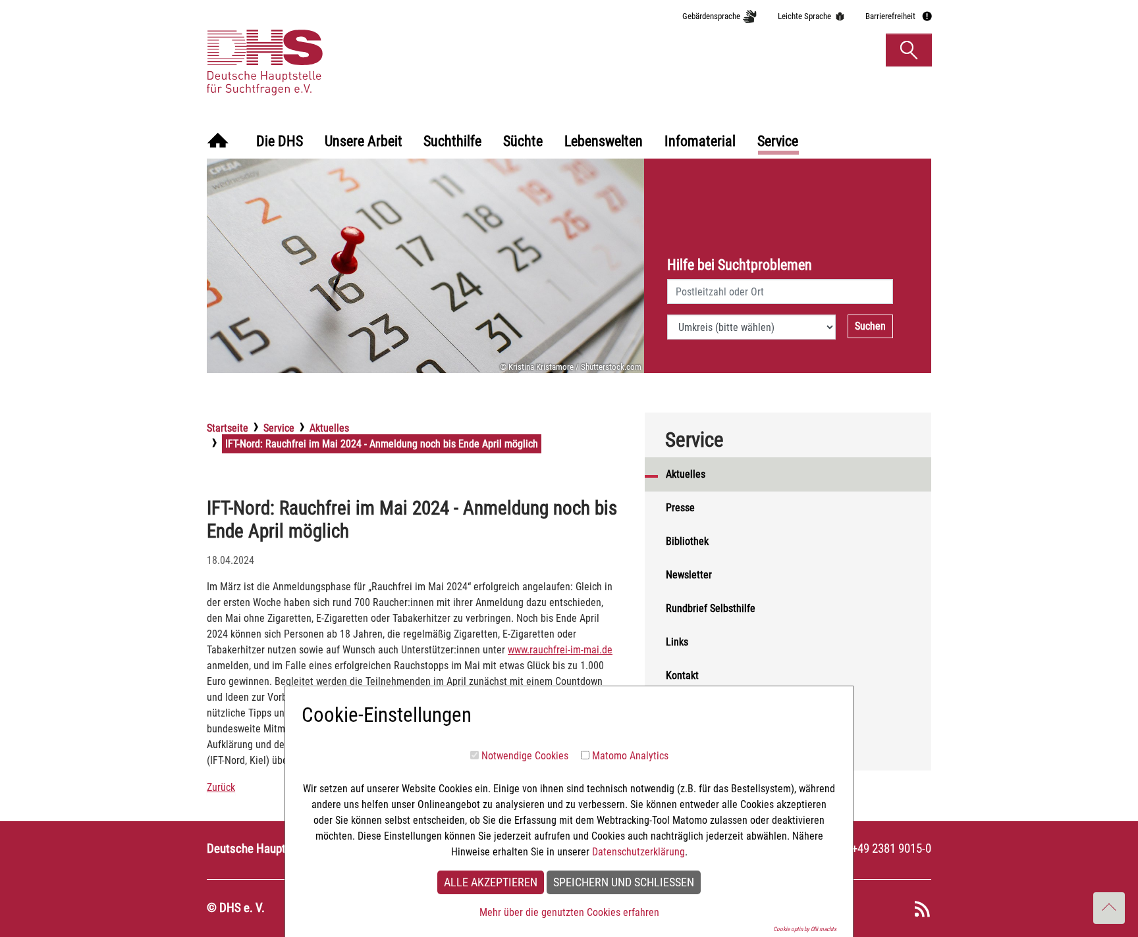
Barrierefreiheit (890, 16)
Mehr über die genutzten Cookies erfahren (569, 912)
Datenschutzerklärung (638, 852)
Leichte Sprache (804, 16)
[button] (909, 50)
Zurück (221, 787)
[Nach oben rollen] (1109, 908)
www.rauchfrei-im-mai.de (560, 650)
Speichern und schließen (623, 882)
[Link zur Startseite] (327, 49)
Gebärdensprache (711, 16)
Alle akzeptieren (490, 882)
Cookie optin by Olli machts (804, 929)
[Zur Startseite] (218, 142)
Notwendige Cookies (524, 755)
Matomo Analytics (630, 755)
